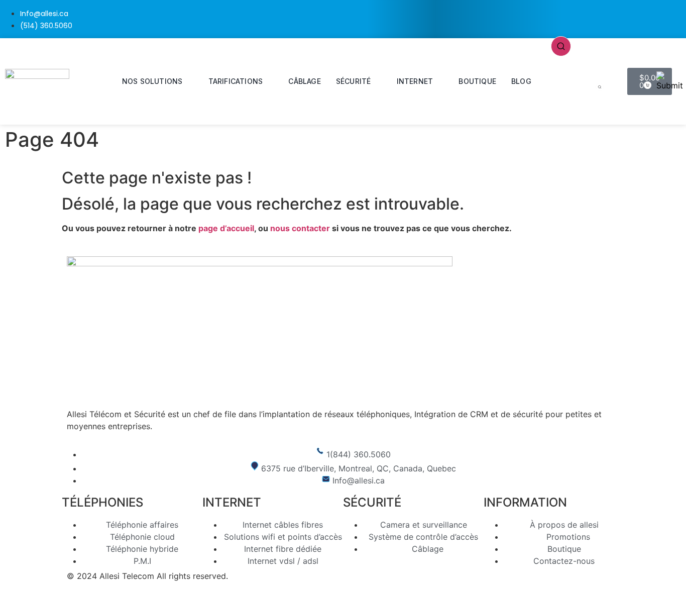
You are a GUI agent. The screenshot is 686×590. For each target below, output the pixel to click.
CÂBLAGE (304, 81)
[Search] (599, 88)
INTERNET (415, 81)
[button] (561, 45)
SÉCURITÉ (353, 81)
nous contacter (300, 228)
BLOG (521, 81)
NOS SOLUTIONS (152, 81)
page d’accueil (226, 228)
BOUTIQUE (477, 81)
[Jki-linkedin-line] (673, 17)
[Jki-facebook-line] (642, 17)
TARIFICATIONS (235, 81)
